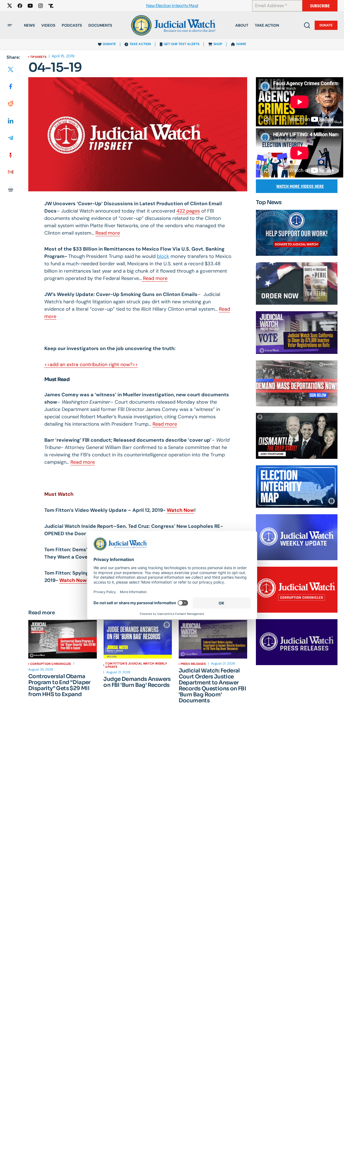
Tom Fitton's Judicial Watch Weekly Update (136, 665)
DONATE (109, 44)
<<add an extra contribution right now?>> (91, 364)
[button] (10, 25)
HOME (241, 44)
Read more (107, 233)
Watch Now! (73, 580)
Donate (326, 25)
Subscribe (320, 5)
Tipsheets (38, 56)
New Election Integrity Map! (172, 6)
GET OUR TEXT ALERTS (181, 44)
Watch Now (180, 510)
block (163, 256)
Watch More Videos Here (300, 186)
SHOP (217, 44)
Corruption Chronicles (50, 663)
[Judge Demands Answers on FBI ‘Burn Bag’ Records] (137, 639)
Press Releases (193, 663)
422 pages (188, 211)
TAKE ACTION (140, 44)
